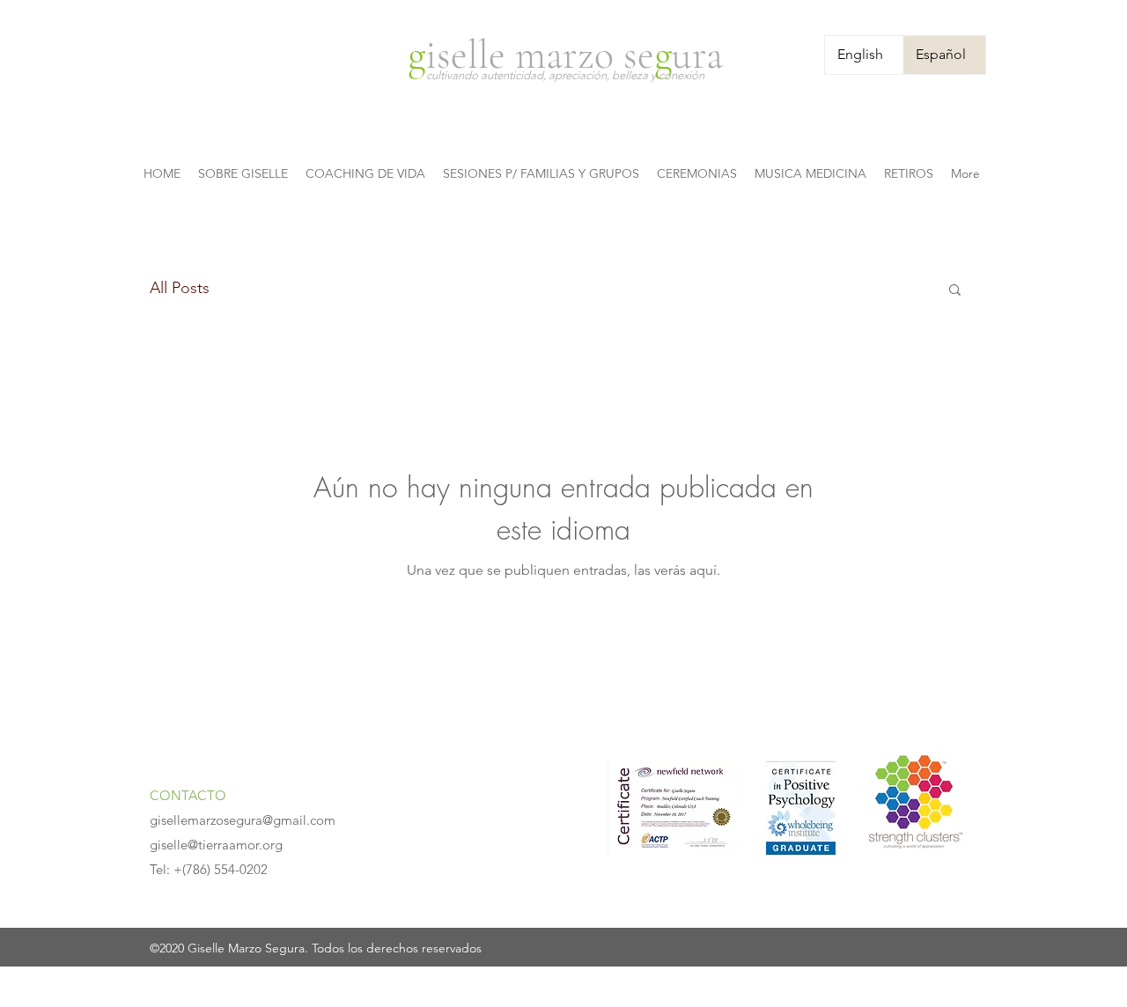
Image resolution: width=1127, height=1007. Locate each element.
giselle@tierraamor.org (216, 844)
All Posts (180, 288)
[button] (955, 291)
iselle (470, 54)
